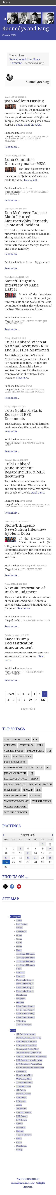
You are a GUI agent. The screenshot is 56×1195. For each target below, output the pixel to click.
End (43, 699)
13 (28, 853)
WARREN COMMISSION (16, 801)
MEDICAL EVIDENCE (14, 784)
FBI (49, 751)
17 (6, 857)
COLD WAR (10, 745)
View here (22, 377)
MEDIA (34, 778)
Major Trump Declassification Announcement (19, 643)
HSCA (40, 767)
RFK (38, 790)
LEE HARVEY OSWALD (15, 778)
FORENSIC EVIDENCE (15, 762)
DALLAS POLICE (35, 751)
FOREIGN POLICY (22, 756)
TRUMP (16, 674)
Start (11, 693)
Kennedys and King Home (24, 59)
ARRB (8, 391)
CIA (7, 194)
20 (28, 857)
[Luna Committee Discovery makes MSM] (10, 169)
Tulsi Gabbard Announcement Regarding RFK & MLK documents (25, 470)
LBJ (31, 773)
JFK (23, 136)
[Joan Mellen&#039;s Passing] (10, 106)
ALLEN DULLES (12, 739)
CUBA (40, 745)
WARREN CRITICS (41, 801)
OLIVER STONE (34, 321)
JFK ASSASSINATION (37, 136)
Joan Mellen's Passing (24, 101)
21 (35, 857)
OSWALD (15, 194)
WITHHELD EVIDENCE (15, 812)
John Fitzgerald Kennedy (33, 565)
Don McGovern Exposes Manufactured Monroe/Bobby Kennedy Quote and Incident (26, 219)
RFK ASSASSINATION (33, 389)
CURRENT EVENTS (13, 751)
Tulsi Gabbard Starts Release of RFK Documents (23, 414)
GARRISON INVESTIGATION (19, 138)
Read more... (12, 146)
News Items (25, 133)
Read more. (11, 254)
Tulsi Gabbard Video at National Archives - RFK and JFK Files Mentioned (27, 346)
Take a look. (31, 180)
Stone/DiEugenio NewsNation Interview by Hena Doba (25, 529)
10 (30, 699)
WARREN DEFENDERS (15, 806)
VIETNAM (35, 795)
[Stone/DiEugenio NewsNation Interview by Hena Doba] (10, 539)
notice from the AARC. (29, 124)
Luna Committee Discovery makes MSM (25, 161)
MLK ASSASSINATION (40, 784)
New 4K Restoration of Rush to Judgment (25, 590)
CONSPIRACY (26, 745)
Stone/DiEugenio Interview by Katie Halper (22, 285)
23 (50, 857)
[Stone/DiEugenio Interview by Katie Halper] (10, 295)
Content (17, 63)
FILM (47, 620)
